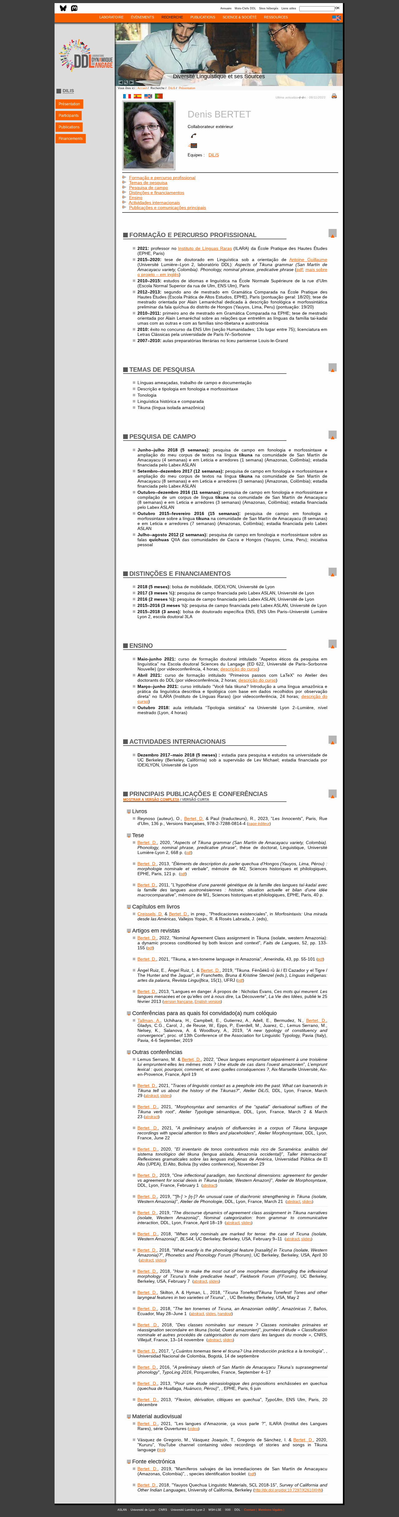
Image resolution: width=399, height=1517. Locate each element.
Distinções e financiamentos (156, 192)
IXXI (228, 1509)
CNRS (163, 1509)
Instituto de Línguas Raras (205, 248)
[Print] (334, 96)
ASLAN (122, 1509)
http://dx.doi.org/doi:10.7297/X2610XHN (288, 1490)
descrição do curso (239, 668)
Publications (69, 127)
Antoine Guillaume (308, 259)
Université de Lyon (143, 1509)
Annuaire (226, 8)
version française (178, 1001)
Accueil (142, 88)
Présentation (69, 104)
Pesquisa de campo (148, 187)
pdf (299, 269)
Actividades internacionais (154, 202)
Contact (249, 1509)
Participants (69, 115)
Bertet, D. (194, 818)
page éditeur (259, 824)
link (161, 1450)
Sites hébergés (268, 8)
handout (225, 1314)
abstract (151, 1096)
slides (165, 1096)
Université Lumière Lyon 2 (188, 1509)
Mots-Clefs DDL (245, 8)
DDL (237, 1509)
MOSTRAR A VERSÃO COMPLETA (151, 799)
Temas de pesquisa (148, 182)
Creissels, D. (150, 913)
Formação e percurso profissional (162, 177)
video (193, 1429)
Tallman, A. (148, 1020)
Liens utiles (288, 8)
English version (208, 1001)
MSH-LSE (215, 1509)
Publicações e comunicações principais (167, 207)
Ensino (135, 197)
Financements (71, 138)
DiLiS (171, 88)
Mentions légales (270, 1509)
